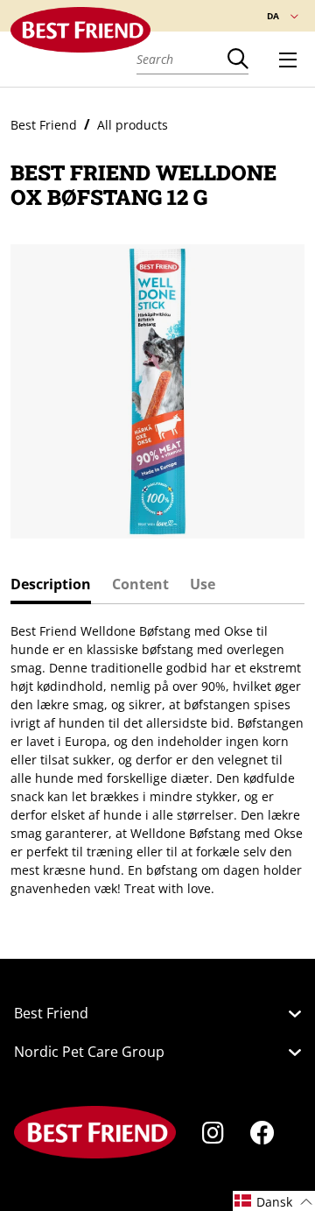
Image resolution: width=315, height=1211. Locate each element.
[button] (274, 1201)
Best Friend (43, 124)
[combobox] (182, 59)
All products (132, 124)
